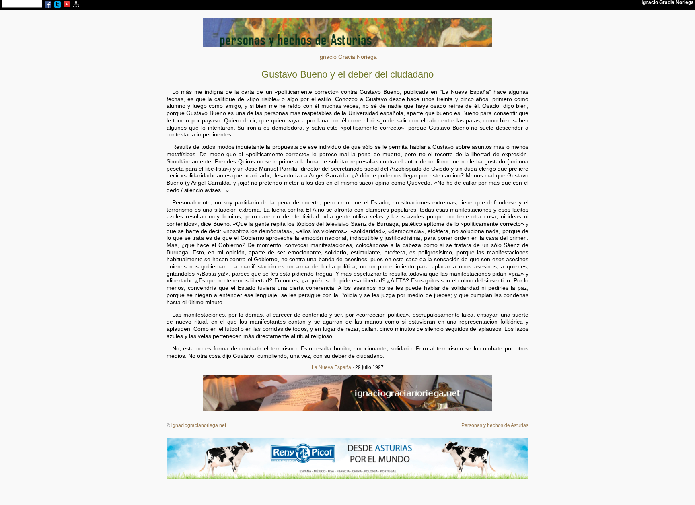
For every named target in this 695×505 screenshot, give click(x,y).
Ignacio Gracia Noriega (347, 57)
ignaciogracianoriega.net (198, 425)
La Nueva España (331, 367)
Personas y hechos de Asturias (494, 425)
